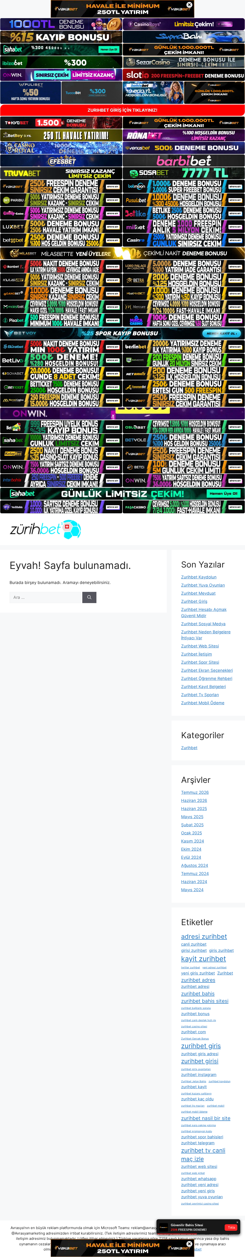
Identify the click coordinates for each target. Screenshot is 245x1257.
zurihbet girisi (199, 1061)
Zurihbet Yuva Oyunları (203, 585)
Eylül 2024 (191, 857)
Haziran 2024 (194, 881)
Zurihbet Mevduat (198, 593)
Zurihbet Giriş (194, 601)
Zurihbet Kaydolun (199, 577)
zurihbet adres (198, 980)
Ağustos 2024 (194, 865)
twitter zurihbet (190, 967)
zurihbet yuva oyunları (202, 1196)
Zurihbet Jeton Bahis (193, 1081)
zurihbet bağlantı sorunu (196, 1008)
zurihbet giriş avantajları (196, 1069)
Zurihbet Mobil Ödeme (202, 702)
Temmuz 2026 (195, 792)
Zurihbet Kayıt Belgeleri (203, 686)
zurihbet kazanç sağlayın (196, 1093)
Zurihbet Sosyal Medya (203, 623)
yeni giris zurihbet (198, 973)
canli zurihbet (193, 944)
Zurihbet (189, 747)
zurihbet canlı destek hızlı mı (198, 1020)
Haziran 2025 (194, 808)
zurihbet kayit (194, 1086)
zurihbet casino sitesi (194, 1026)
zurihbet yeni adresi (199, 1184)
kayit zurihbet (203, 959)
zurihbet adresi (195, 986)
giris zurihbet (221, 950)
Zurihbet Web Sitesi (200, 646)
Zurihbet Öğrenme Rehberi (206, 678)
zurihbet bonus (195, 1013)
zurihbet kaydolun (219, 1081)
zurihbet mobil (215, 1105)
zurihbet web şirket (193, 1173)
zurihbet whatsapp (198, 1178)
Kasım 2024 (192, 841)
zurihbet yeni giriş (198, 1190)
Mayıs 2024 (192, 889)
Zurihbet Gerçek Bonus (195, 1038)
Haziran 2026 (194, 800)
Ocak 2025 (191, 833)
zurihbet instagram (199, 1074)
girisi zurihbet (194, 950)
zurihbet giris (201, 1046)
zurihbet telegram (198, 1142)
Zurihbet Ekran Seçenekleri (207, 670)
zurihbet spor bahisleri (202, 1137)
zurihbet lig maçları (193, 1105)
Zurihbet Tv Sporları (200, 694)
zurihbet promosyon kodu (196, 1131)
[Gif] (122, 253)
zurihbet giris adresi (199, 1053)
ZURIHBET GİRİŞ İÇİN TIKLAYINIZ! (122, 110)
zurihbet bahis (198, 994)
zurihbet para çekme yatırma (198, 1125)
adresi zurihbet (204, 936)
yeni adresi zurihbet (214, 967)
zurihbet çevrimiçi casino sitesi (200, 1203)
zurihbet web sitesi (199, 1166)
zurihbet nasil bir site (205, 1118)
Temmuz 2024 (195, 873)
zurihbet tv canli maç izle (203, 1154)
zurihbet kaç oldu (197, 1099)
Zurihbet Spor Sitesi (200, 662)
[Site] (61, 186)
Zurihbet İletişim (196, 654)
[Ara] (89, 597)
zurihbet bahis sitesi (204, 1001)
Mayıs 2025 (192, 816)
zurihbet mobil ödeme (194, 1111)
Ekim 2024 (191, 849)
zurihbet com (193, 1031)
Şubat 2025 (192, 824)
